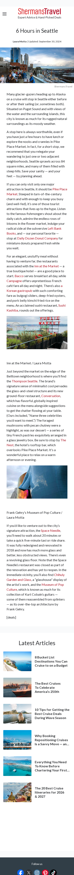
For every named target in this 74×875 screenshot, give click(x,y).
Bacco (19, 276)
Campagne (14, 281)
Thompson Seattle (24, 381)
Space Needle (50, 530)
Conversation (50, 396)
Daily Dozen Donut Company (37, 238)
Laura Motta (20, 41)
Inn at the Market (46, 266)
